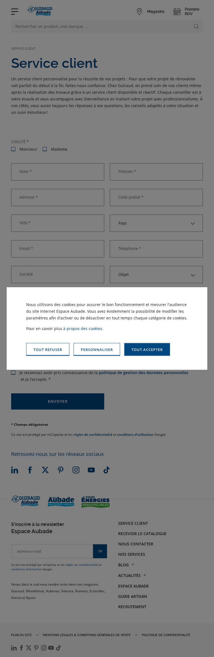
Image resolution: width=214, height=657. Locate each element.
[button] (147, 349)
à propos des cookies (82, 328)
